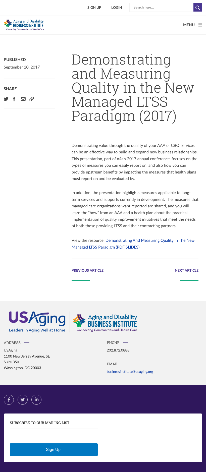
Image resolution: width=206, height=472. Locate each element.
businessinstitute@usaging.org (130, 372)
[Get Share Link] (31, 99)
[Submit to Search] (197, 7)
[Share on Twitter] (5, 99)
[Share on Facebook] (14, 99)
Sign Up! (54, 449)
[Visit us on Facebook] (9, 400)
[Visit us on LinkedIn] (36, 400)
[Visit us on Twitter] (23, 400)
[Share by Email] (22, 99)
